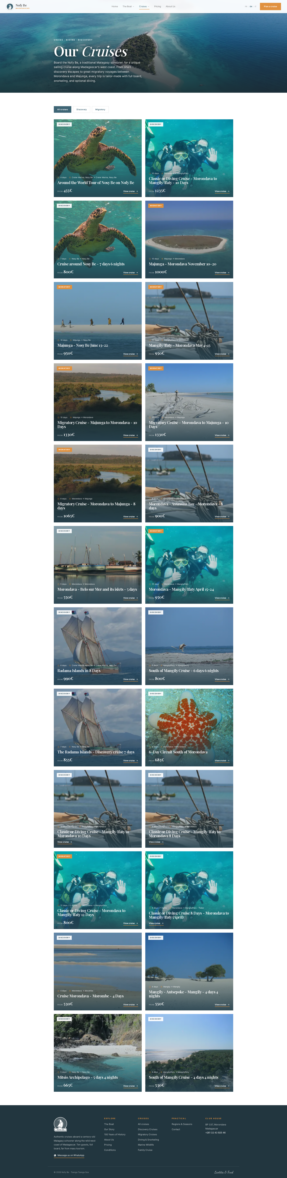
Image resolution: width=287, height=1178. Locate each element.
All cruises (62, 109)
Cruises (143, 6)
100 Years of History (114, 1134)
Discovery (82, 109)
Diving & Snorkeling (148, 1139)
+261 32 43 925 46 (215, 1132)
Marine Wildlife (146, 1144)
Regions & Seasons (182, 1124)
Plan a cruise (270, 6)
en (251, 6)
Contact (176, 1129)
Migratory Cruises (147, 1134)
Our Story (109, 1129)
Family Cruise (145, 1150)
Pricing (157, 6)
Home (115, 6)
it (255, 6)
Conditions (110, 1150)
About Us (170, 6)
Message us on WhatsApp (71, 1155)
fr (246, 6)
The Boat (127, 6)
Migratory (100, 109)
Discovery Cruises (147, 1129)
